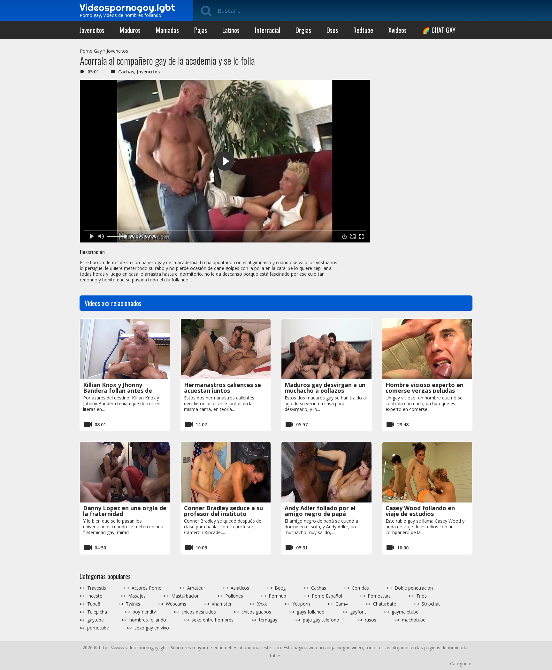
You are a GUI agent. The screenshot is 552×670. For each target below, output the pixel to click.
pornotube (98, 627)
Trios (421, 596)
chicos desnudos (198, 611)
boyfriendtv (144, 611)
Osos (332, 30)
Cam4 (341, 604)
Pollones (234, 596)
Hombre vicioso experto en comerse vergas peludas (425, 387)
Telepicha (97, 611)
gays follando (311, 611)
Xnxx (262, 604)
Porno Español (327, 596)
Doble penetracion (414, 588)
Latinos (231, 30)
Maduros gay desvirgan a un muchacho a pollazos (325, 387)
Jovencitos (92, 30)
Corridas (360, 588)
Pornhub (277, 596)
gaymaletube (405, 611)
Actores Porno (147, 588)
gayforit (358, 611)
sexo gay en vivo (151, 627)
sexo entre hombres (213, 619)
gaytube (95, 619)
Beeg (280, 588)
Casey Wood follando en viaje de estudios (420, 510)
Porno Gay (91, 51)
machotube (413, 619)
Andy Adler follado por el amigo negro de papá (320, 510)
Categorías (461, 663)
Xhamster (222, 604)
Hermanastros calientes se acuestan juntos (222, 387)
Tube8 (93, 604)
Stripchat (431, 604)
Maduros (130, 30)
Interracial (267, 30)
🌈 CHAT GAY (439, 30)
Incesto (95, 596)
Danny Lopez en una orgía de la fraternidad (124, 510)
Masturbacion (185, 596)
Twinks (133, 604)
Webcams (176, 604)
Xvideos (397, 30)
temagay (268, 619)
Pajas (200, 30)
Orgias (303, 30)
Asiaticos (240, 588)
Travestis (96, 588)
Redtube (363, 30)
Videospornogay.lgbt (127, 7)
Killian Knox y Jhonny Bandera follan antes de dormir (117, 390)
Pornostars (379, 596)
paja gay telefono (321, 619)
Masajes (137, 596)
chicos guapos (256, 611)
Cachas (126, 72)
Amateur (196, 588)
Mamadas (167, 30)
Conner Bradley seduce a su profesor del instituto (223, 510)
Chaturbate (384, 604)
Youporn (301, 604)
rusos (370, 619)
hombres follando (147, 619)
